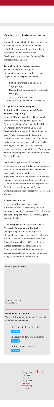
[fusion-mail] (48, 301)
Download (15, 331)
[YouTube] (38, 371)
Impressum (26, 383)
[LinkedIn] (43, 371)
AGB (27, 388)
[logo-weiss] (9, 2)
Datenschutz (26, 386)
